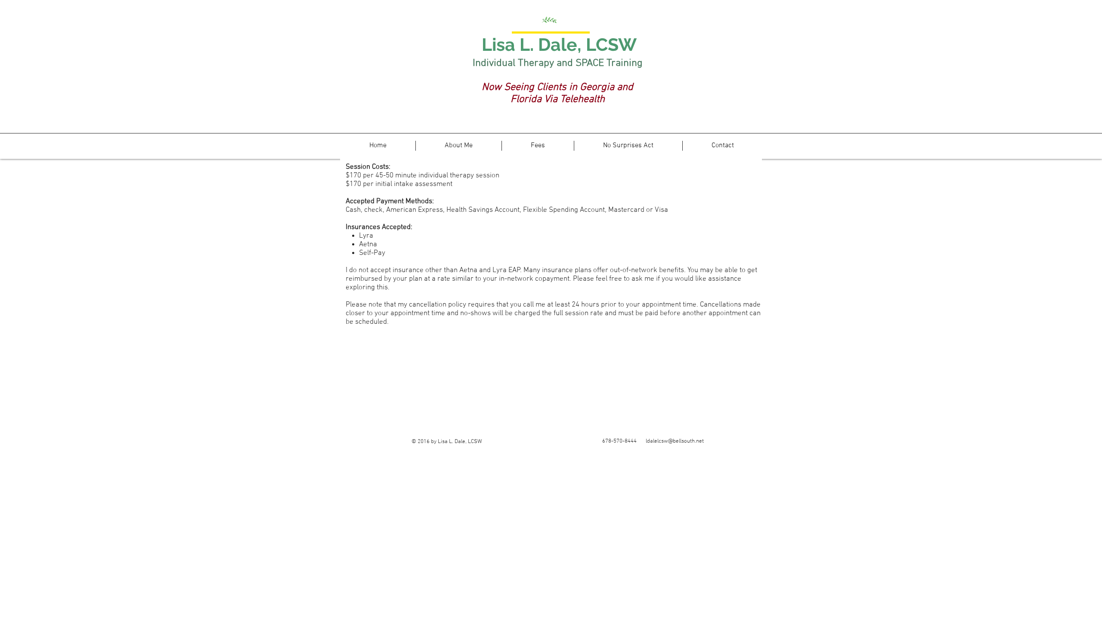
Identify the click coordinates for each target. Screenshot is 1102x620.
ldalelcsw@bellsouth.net (675, 441)
